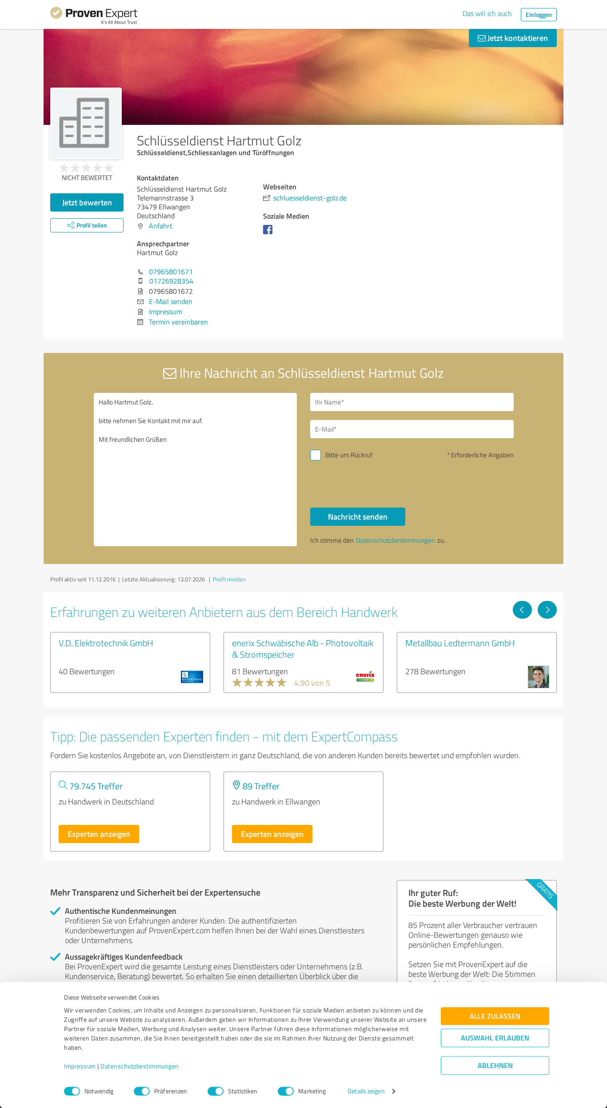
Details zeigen (365, 1091)
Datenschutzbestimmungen (139, 1066)
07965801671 (171, 271)
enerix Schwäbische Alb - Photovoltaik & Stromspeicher (302, 648)
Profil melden (229, 579)
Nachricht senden (357, 516)
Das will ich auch (487, 13)
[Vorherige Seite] (522, 610)
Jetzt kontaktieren (517, 38)
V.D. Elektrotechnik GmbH (106, 642)
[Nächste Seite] (547, 610)
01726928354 (171, 281)
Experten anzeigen (99, 834)
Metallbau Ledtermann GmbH (460, 642)
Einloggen (539, 14)
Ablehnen (495, 1065)
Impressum (80, 1066)
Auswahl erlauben (495, 1038)
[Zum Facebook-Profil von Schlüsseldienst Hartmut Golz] (269, 234)
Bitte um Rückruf (348, 455)
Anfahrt (160, 226)
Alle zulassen (495, 1016)
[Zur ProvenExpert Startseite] (93, 17)
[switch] (142, 1091)
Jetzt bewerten (87, 202)
